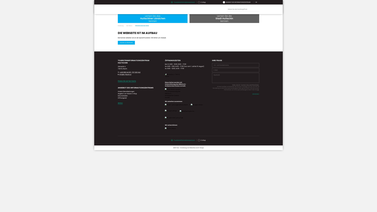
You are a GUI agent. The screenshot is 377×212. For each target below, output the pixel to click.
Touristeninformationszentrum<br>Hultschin (142, 9)
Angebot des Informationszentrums (238, 2)
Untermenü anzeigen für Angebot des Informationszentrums (252, 2)
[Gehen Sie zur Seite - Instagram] (119, 2)
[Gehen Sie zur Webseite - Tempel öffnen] (171, 112)
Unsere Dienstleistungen (126, 91)
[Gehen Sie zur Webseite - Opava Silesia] (170, 130)
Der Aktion (129, 25)
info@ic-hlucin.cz (125, 74)
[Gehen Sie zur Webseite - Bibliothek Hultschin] (187, 113)
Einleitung (121, 25)
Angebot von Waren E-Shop (127, 94)
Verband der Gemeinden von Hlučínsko (199, 9)
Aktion (120, 103)
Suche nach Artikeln (243, 9)
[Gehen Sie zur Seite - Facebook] (122, 2)
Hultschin (208, 9)
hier (258, 89)
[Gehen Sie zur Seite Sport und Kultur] (197, 106)
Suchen (257, 9)
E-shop (203, 2)
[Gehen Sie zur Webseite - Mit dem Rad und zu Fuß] (174, 119)
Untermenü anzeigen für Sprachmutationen (258, 2)
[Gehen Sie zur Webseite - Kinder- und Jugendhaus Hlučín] (176, 106)
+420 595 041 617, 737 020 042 (130, 72)
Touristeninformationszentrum (184, 2)
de (256, 2)
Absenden (255, 94)
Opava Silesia (218, 9)
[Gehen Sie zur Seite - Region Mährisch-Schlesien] (173, 98)
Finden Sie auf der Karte (127, 81)
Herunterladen (123, 96)
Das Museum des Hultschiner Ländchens (190, 9)
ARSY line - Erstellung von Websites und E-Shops (188, 148)
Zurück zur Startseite (126, 43)
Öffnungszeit (122, 98)
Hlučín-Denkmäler (181, 9)
